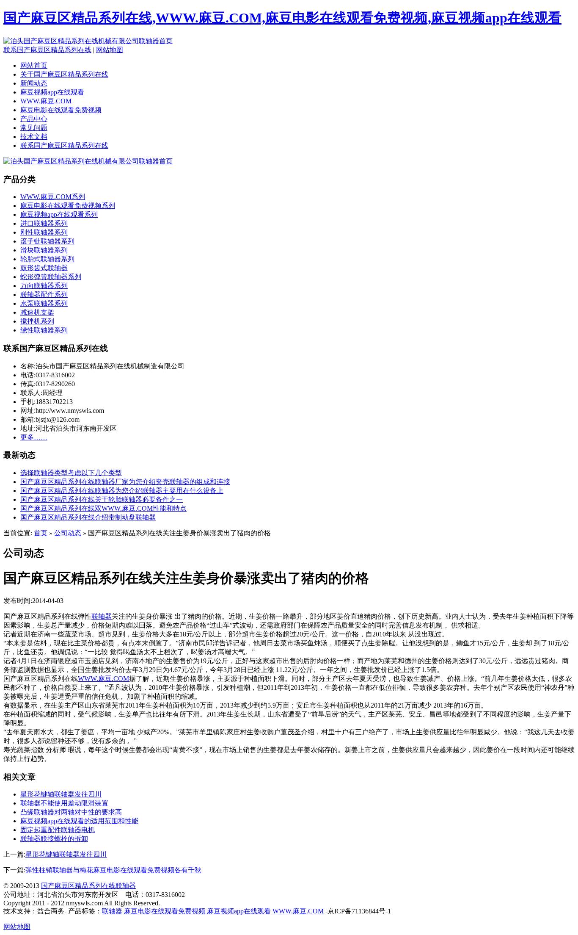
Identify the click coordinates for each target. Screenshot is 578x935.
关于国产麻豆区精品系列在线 (64, 74)
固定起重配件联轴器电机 (57, 829)
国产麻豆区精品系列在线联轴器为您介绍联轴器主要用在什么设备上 (121, 490)
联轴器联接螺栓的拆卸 (54, 838)
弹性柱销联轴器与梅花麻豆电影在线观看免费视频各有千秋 (113, 870)
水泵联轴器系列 (44, 303)
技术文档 (33, 136)
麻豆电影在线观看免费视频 (61, 109)
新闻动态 (33, 83)
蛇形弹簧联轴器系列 (50, 276)
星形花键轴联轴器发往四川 (61, 794)
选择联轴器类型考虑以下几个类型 (71, 472)
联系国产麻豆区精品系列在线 (47, 49)
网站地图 (109, 49)
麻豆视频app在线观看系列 (59, 214)
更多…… (33, 437)
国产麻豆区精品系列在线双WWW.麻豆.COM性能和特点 (103, 508)
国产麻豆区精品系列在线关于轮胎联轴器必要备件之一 (101, 499)
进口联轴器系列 (44, 223)
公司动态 (67, 533)
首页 (40, 533)
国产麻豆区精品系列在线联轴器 (88, 885)
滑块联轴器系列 (44, 250)
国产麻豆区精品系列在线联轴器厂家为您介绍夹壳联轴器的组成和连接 (125, 481)
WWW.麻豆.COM (46, 101)
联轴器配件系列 (44, 294)
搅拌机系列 (37, 321)
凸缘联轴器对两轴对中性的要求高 (71, 812)
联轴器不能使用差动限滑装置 (64, 803)
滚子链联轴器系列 (47, 241)
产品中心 (33, 118)
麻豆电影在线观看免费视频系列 (67, 205)
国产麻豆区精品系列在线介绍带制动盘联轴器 (88, 517)
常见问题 (33, 127)
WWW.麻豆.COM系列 (52, 196)
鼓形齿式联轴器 (44, 267)
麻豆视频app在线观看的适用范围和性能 (79, 820)
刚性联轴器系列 (44, 232)
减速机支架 (37, 312)
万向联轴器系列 (44, 285)
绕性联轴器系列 (44, 330)
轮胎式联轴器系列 (47, 259)
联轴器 (101, 616)
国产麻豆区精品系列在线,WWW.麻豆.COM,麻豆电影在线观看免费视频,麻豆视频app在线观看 (282, 17)
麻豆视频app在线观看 (52, 92)
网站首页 (33, 65)
